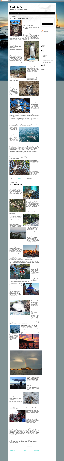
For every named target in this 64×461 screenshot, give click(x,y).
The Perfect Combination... (16, 184)
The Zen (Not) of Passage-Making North (19, 18)
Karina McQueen (45, 31)
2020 (43, 50)
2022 (43, 47)
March (44, 59)
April (44, 57)
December (44, 55)
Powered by (46, 26)
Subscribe (47, 23)
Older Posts (36, 450)
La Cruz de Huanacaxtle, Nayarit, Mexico (18, 448)
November (44, 56)
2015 (43, 65)
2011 (43, 69)
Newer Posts (12, 450)
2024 (43, 46)
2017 (43, 54)
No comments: (24, 178)
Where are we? (17, 13)
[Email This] (27, 178)
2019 (43, 51)
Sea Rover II (18, 6)
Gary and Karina (45, 30)
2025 (43, 45)
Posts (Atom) (15, 452)
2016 (43, 64)
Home (11, 13)
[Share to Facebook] (30, 178)
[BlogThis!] (28, 178)
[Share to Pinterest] (31, 178)
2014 (43, 66)
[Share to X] (29, 178)
